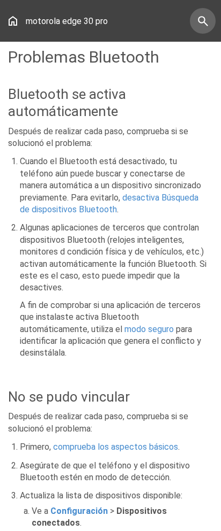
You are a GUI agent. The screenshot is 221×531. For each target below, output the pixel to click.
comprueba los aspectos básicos (115, 447)
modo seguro (149, 329)
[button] (13, 21)
